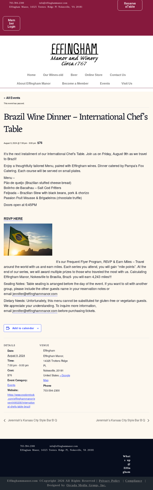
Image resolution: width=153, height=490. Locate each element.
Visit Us (126, 83)
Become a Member (75, 83)
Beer (74, 75)
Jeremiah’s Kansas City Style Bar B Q (32, 420)
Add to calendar (23, 328)
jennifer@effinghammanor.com (35, 293)
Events (105, 83)
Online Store (93, 75)
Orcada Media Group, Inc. (86, 485)
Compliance (133, 480)
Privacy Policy (109, 480)
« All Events (12, 98)
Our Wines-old (53, 75)
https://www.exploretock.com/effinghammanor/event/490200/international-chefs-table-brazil (21, 400)
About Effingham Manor (34, 83)
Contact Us (118, 75)
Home (31, 75)
